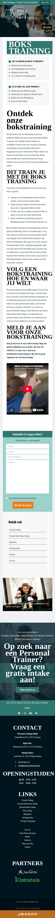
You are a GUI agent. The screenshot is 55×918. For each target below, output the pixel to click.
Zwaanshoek (26, 639)
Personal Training (15, 529)
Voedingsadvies (14, 548)
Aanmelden (47, 27)
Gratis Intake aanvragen (27, 833)
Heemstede (49, 635)
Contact (27, 846)
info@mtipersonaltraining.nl (18, 353)
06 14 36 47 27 (28, 914)
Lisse (35, 635)
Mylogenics (13, 542)
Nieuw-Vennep (21, 635)
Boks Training (27, 810)
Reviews (12, 554)
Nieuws (27, 836)
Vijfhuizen (17, 639)
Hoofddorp (5, 635)
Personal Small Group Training (19, 535)
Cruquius (12, 635)
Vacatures (27, 840)
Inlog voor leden (27, 843)
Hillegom (30, 635)
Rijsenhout (41, 635)
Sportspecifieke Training (27, 807)
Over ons (12, 560)
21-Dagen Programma (27, 821)
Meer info (45, 2)
